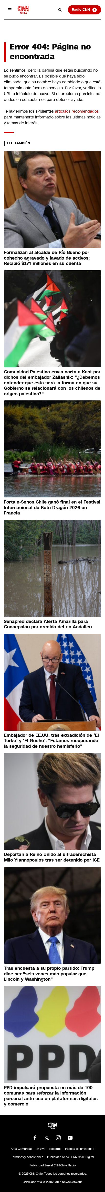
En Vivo (40, 1149)
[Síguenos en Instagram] (58, 1138)
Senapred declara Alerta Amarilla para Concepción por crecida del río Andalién (48, 624)
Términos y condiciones (27, 1157)
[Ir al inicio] (23, 10)
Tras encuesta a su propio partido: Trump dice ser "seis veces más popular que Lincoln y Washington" (49, 973)
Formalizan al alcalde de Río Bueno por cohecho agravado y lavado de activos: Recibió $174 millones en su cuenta (47, 258)
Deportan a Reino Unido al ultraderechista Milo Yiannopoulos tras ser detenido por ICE (52, 857)
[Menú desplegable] (10, 10)
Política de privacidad (79, 1149)
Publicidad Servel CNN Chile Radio (53, 1165)
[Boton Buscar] (60, 10)
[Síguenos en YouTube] (70, 1138)
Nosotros (55, 1149)
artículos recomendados (77, 111)
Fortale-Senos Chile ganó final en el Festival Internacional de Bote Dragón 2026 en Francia (52, 507)
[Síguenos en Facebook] (35, 1138)
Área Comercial (21, 1149)
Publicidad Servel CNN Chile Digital (70, 1157)
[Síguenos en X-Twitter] (47, 1138)
